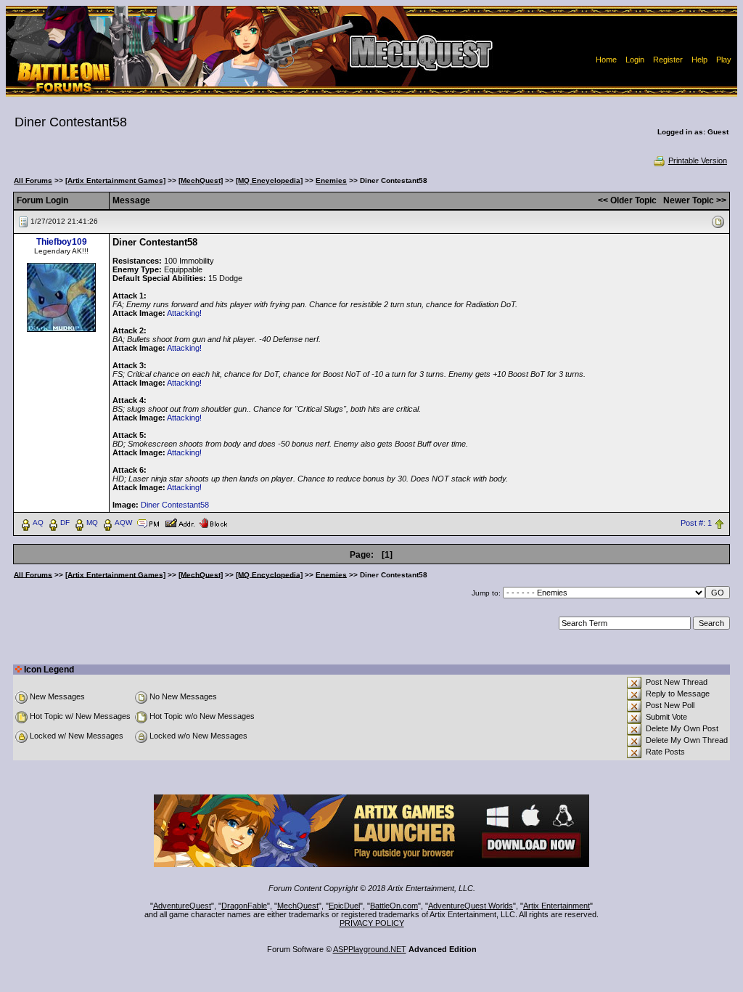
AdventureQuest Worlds (470, 905)
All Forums (33, 180)
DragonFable (244, 905)
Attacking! (184, 313)
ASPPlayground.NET (369, 949)
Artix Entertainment (556, 905)
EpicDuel (344, 905)
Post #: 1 (696, 523)
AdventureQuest (182, 905)
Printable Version (697, 160)
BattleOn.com (394, 905)
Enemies (331, 180)
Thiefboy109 (61, 242)
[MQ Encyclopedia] (269, 180)
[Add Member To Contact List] (179, 522)
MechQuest (298, 905)
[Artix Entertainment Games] (115, 180)
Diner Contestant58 (175, 504)
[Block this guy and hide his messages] (213, 522)
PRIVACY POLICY (372, 923)
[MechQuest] (200, 180)
